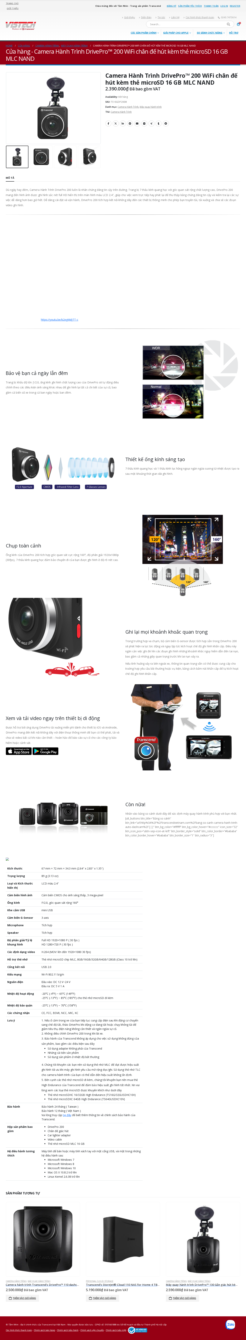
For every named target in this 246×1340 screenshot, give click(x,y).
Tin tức (161, 17)
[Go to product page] (43, 1239)
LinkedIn (123, 123)
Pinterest (130, 123)
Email (137, 123)
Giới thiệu (13, 8)
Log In (224, 5)
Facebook (108, 123)
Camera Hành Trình (128, 106)
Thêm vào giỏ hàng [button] (24, 1298)
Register (235, 5)
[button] (7, 108)
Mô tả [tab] (10, 177)
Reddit (166, 123)
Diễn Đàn (146, 17)
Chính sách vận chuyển (92, 1330)
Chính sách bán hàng (44, 1330)
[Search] (228, 24)
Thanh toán (211, 5)
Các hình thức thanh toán (200, 17)
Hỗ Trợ (233, 32)
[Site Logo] (21, 25)
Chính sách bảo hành (67, 1330)
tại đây (67, 1115)
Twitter (116, 123)
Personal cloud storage (99, 1281)
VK (144, 123)
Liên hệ (175, 17)
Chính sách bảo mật (116, 1330)
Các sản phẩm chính (143, 32)
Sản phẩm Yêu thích (190, 5)
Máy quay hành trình (151, 106)
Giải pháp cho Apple (176, 32)
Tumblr (158, 123)
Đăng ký (171, 5)
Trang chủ (12, 3)
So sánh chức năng (209, 32)
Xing (151, 123)
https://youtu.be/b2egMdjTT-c (59, 319)
